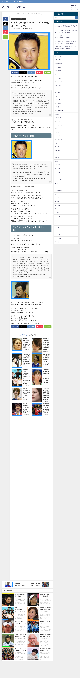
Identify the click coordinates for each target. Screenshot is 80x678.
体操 (56, 186)
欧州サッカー (59, 106)
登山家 (57, 201)
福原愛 (58, 164)
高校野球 (58, 85)
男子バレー (22, 19)
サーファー (58, 197)
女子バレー (59, 139)
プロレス (58, 117)
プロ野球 (73, 5)
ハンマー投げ (58, 190)
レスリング (59, 125)
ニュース (57, 234)
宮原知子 (58, 67)
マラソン (57, 154)
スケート (57, 231)
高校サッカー (59, 110)
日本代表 (58, 103)
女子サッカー (59, 99)
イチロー (57, 88)
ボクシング (59, 121)
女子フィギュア (59, 63)
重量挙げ (57, 205)
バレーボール (15, 19)
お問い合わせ (74, 9)
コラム (57, 227)
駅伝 (57, 157)
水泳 (56, 183)
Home (72, 3)
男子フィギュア (59, 56)
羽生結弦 (58, 59)
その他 (57, 212)
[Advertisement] (31, 497)
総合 (57, 132)
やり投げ (57, 172)
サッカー (57, 92)
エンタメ (73, 7)
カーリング (58, 220)
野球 (56, 74)
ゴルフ (57, 146)
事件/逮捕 (57, 242)
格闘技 (57, 114)
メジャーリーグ (60, 81)
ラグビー (57, 168)
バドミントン (58, 179)
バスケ (57, 194)
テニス (57, 175)
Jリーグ (58, 96)
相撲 (57, 128)
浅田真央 (58, 70)
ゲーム (57, 223)
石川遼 (58, 150)
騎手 (56, 208)
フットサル (58, 238)
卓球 (56, 161)
